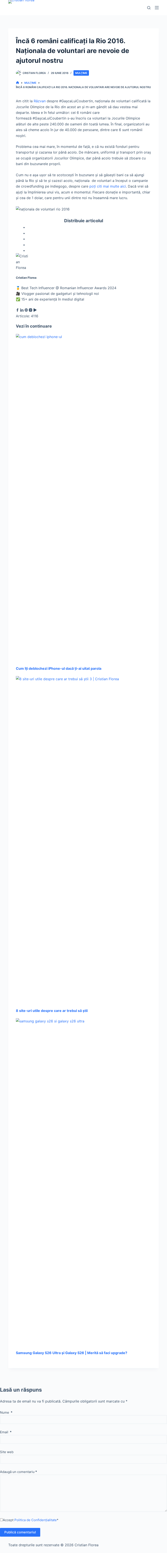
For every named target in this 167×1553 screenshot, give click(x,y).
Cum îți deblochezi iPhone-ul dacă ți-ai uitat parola (58, 668)
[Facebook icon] (17, 310)
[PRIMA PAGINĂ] (17, 82)
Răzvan (40, 101)
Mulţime (81, 73)
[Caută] (148, 7)
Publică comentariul (20, 1532)
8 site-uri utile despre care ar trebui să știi (52, 1010)
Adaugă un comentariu (18, 1472)
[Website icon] (26, 310)
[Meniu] (157, 8)
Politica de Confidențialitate (35, 1520)
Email (6, 1432)
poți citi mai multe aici (107, 186)
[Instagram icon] (30, 310)
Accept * (30, 1520)
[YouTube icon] (35, 310)
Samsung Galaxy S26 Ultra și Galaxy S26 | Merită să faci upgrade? (71, 1353)
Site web (6, 1452)
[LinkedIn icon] (21, 310)
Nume (6, 1412)
